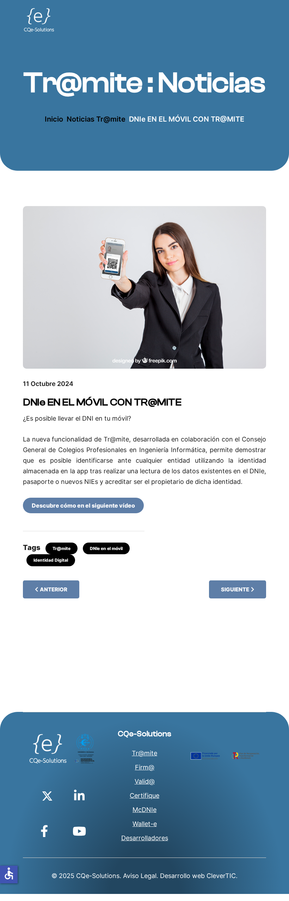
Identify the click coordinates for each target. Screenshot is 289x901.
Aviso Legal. (140, 875)
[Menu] (156, 20)
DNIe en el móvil (106, 548)
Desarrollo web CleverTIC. (199, 875)
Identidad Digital (50, 560)
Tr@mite (61, 548)
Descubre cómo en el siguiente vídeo (83, 505)
